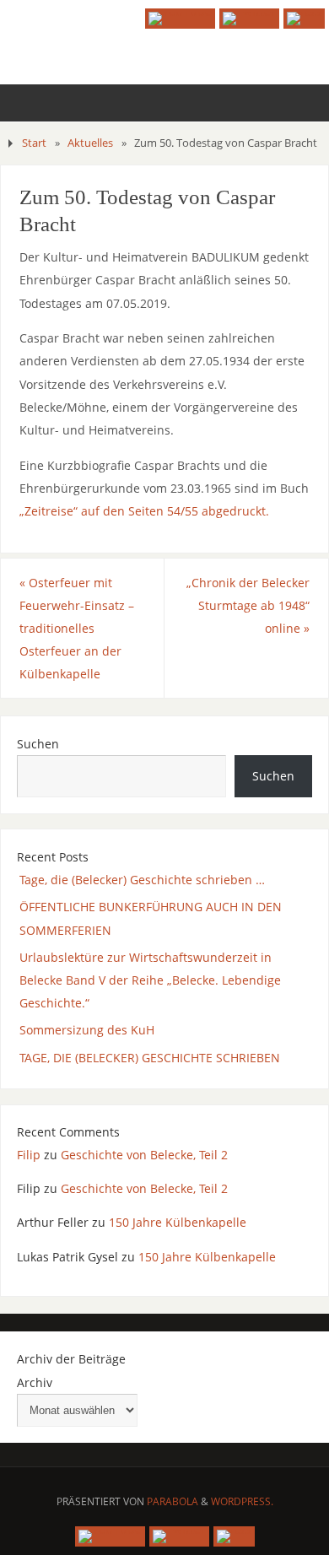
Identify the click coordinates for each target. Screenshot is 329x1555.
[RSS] (304, 18)
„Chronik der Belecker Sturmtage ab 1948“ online (248, 605)
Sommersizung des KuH (86, 1030)
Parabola (172, 1501)
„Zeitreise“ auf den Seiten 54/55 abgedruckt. (144, 511)
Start (34, 142)
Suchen (38, 744)
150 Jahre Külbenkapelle (177, 1222)
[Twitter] (249, 18)
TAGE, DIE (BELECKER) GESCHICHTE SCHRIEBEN (149, 1058)
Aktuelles (90, 142)
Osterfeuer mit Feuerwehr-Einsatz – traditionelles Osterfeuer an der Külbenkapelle (76, 629)
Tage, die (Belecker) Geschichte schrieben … (142, 880)
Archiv (34, 1382)
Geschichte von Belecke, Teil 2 (144, 1155)
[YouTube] (180, 18)
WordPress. (242, 1501)
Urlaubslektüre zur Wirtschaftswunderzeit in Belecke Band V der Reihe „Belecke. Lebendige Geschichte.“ (150, 980)
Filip (28, 1155)
